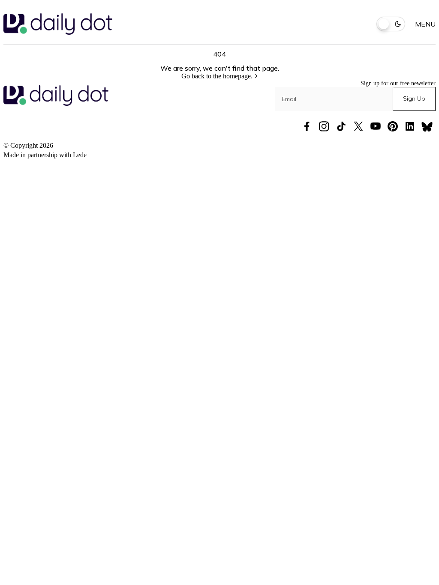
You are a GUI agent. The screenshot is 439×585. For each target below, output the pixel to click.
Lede (80, 154)
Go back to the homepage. (217, 76)
